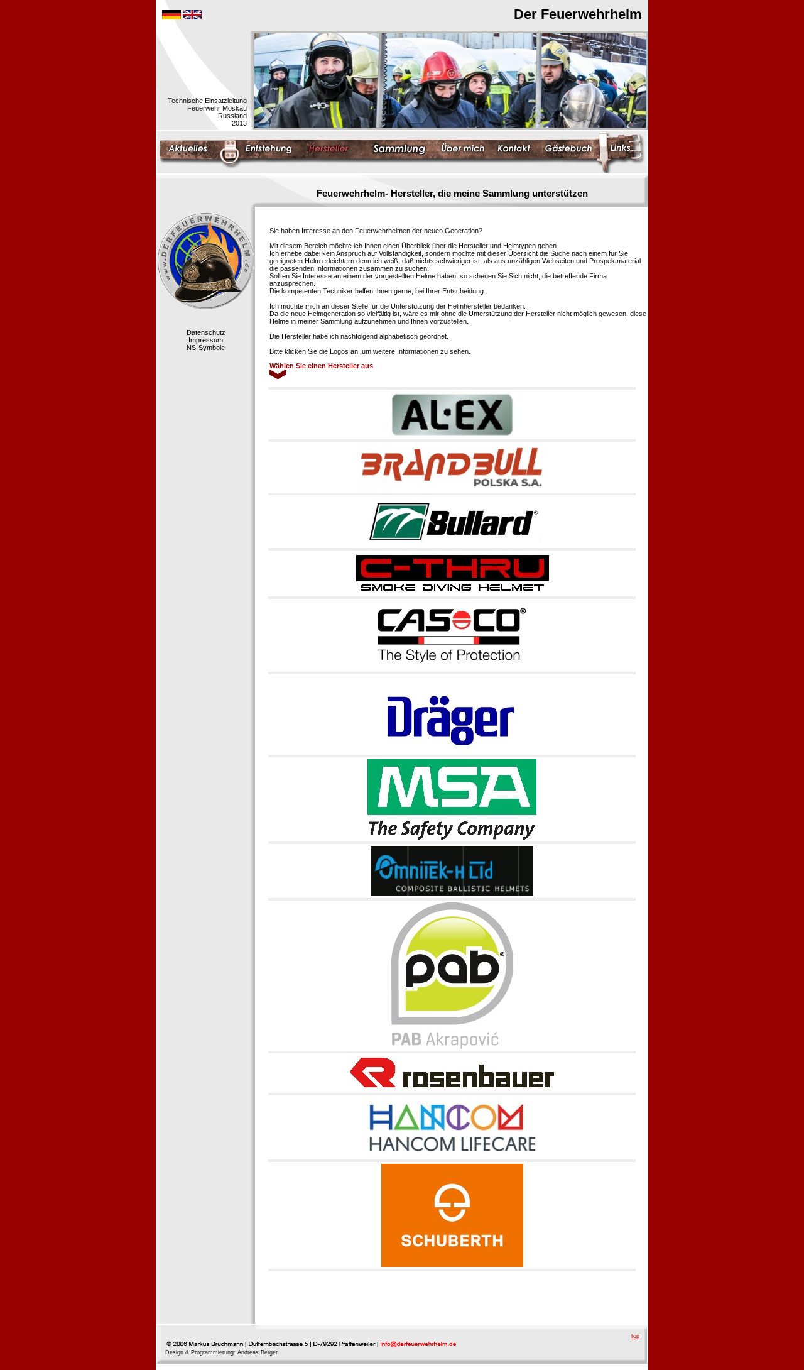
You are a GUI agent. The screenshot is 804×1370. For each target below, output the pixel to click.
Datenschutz (206, 332)
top (635, 1336)
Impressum (205, 340)
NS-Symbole (206, 347)
